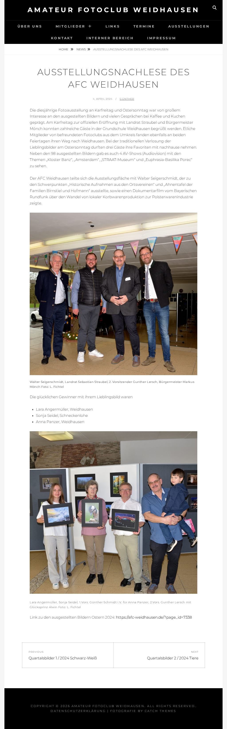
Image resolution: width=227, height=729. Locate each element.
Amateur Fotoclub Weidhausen (113, 10)
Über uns (30, 26)
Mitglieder (71, 26)
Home (64, 49)
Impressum (161, 38)
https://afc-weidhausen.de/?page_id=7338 (154, 617)
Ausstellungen (189, 26)
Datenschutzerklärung (78, 711)
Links (113, 26)
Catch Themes (160, 711)
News (81, 49)
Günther (127, 98)
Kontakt (62, 38)
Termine (144, 26)
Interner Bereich (110, 38)
